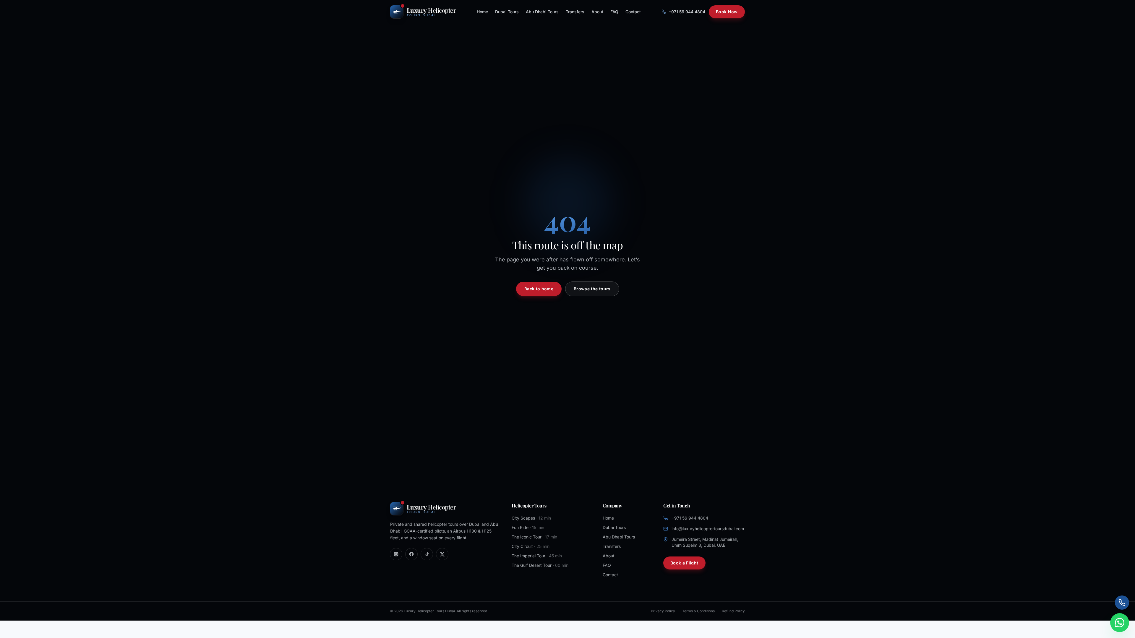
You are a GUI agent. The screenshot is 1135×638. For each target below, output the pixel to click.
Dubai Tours (507, 11)
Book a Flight (684, 562)
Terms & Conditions (698, 611)
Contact (633, 11)
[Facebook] (411, 554)
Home (482, 11)
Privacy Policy (663, 611)
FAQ (614, 11)
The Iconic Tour (534, 536)
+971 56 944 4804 (687, 11)
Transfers (575, 11)
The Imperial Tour (537, 555)
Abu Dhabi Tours (542, 11)
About (597, 11)
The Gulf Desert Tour (540, 565)
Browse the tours (592, 288)
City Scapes (531, 517)
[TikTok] (427, 554)
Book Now (727, 11)
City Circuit (530, 546)
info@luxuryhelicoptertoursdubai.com (708, 528)
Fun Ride (528, 527)
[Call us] (1122, 602)
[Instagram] (396, 554)
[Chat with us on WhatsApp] (1119, 622)
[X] (442, 554)
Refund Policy (733, 611)
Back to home (538, 288)
